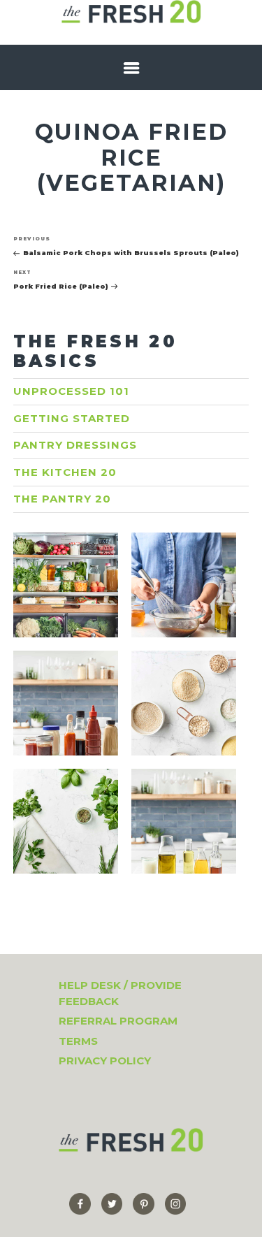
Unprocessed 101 (71, 391)
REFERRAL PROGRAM (118, 1020)
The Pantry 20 (62, 498)
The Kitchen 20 (65, 472)
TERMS (78, 1041)
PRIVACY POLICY (105, 1060)
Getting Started (71, 418)
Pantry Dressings (75, 444)
